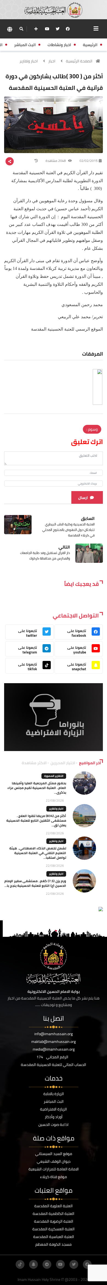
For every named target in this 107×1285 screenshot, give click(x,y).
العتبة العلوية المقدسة (53, 1205)
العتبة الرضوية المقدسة (53, 1221)
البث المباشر (54, 1101)
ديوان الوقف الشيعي (54, 1161)
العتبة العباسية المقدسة (53, 1236)
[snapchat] (33, 1264)
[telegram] (47, 1264)
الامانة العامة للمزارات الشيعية (54, 1169)
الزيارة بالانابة (53, 1093)
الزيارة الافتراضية (53, 1109)
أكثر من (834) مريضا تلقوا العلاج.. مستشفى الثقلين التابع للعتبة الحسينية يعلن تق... (36, 820)
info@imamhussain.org (53, 1033)
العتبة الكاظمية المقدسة (53, 1213)
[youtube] (47, 28)
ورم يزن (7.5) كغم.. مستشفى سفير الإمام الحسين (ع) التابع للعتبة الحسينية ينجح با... (35, 883)
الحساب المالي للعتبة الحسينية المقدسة (53, 1064)
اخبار (51, 61)
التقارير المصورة (53, 776)
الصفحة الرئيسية (79, 61)
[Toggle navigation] (96, 28)
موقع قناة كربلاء (53, 1176)
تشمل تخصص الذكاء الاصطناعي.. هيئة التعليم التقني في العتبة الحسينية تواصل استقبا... (37, 853)
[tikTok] (20, 1264)
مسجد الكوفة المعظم (53, 1244)
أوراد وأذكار (54, 1116)
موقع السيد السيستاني (53, 1153)
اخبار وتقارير (28, 61)
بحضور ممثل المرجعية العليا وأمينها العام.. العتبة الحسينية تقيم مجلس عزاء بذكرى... (36, 788)
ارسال (83, 497)
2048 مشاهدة (56, 160)
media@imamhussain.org (54, 1049)
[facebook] (67, 28)
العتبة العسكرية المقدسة (53, 1229)
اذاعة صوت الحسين (53, 1124)
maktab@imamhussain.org (53, 1041)
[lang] (9, 29)
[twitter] (57, 28)
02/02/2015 (89, 160)
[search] (21, 29)
